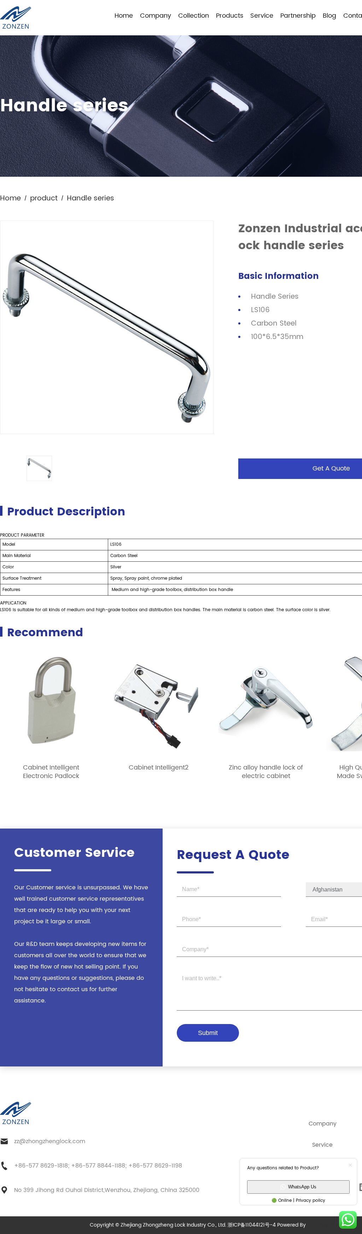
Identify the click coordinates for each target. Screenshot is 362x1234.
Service (261, 16)
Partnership (298, 16)
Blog (329, 16)
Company (155, 16)
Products (229, 16)
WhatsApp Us (302, 1186)
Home (124, 16)
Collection (193, 16)
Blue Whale (321, 1225)
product (44, 198)
